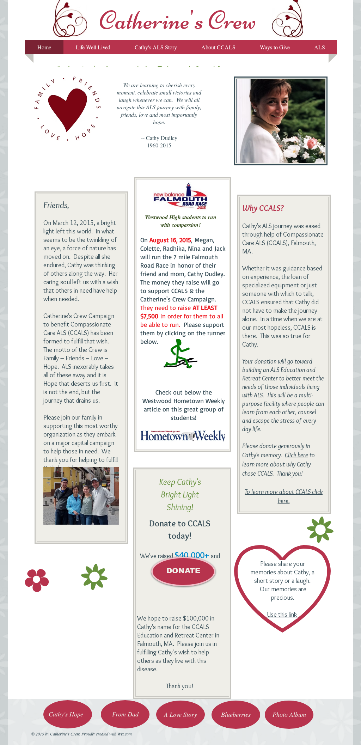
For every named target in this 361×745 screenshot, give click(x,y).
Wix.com (124, 734)
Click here (296, 455)
